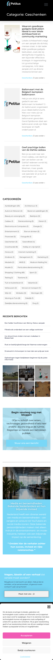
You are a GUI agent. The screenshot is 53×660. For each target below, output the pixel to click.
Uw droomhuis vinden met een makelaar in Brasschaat (22, 337)
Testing (9, 278)
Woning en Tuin (12, 298)
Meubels (9, 262)
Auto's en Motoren (13, 211)
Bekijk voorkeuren (26, 650)
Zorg (35, 303)
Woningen (36, 293)
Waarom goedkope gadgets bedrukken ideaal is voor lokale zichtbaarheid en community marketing (34, 31)
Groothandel (11, 247)
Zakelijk (29, 298)
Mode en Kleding (38, 262)
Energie (37, 226)
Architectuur (31, 206)
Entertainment (12, 231)
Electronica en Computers (16, 226)
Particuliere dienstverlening (30, 267)
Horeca (9, 252)
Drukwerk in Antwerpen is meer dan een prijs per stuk (27, 351)
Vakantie (32, 283)
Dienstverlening (26, 221)
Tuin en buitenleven (14, 283)
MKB (22, 262)
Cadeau (9, 221)
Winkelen (21, 293)
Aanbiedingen (12, 206)
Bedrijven (35, 216)
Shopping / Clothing (15, 272)
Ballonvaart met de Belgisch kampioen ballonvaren (32, 92)
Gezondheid (28, 242)
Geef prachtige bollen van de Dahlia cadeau (34, 148)
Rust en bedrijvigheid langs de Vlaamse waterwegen (26, 345)
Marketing (43, 257)
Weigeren (26, 643)
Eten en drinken (31, 231)
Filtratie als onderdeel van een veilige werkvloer (24, 330)
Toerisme (22, 278)
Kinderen (9, 257)
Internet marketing (27, 252)
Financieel (10, 237)
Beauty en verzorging (15, 216)
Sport (33, 272)
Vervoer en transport (31, 288)
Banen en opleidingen (37, 211)
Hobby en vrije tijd (31, 247)
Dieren (42, 221)
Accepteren (26, 635)
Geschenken (11, 242)
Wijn (8, 293)
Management (25, 257)
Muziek (9, 267)
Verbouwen (11, 288)
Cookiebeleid (25, 657)
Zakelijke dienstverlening (16, 303)
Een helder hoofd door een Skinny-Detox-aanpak (25, 323)
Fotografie (26, 237)
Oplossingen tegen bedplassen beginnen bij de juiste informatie (26, 359)
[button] (49, 606)
